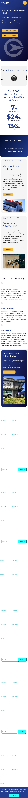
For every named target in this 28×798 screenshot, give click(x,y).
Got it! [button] (14, 795)
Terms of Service (13, 484)
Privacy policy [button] (21, 791)
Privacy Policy (4, 484)
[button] (25, 3)
